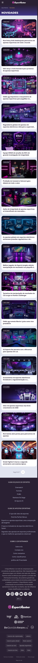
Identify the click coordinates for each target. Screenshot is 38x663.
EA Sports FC (19, 501)
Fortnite (19, 491)
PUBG (19, 494)
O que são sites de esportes (19, 514)
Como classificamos (19, 557)
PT (18, 599)
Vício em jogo (31, 657)
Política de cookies (20, 657)
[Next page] (23, 472)
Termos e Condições (8, 657)
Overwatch (19, 487)
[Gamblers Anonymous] (16, 616)
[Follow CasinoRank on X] (17, 594)
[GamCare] (26, 616)
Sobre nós (19, 547)
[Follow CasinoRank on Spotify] (25, 594)
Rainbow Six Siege (19, 498)
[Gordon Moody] (19, 621)
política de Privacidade (19, 560)
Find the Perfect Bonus (19, 517)
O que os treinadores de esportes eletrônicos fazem (17, 527)
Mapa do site (19, 660)
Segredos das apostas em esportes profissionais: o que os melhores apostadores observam (18, 533)
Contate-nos (19, 550)
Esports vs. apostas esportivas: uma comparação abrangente (18, 521)
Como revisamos (19, 553)
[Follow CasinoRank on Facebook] (8, 594)
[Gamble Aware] (16, 627)
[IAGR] (9, 616)
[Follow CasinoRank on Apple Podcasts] (30, 594)
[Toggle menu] (2, 2)
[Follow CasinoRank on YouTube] (21, 594)
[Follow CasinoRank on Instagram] (12, 594)
